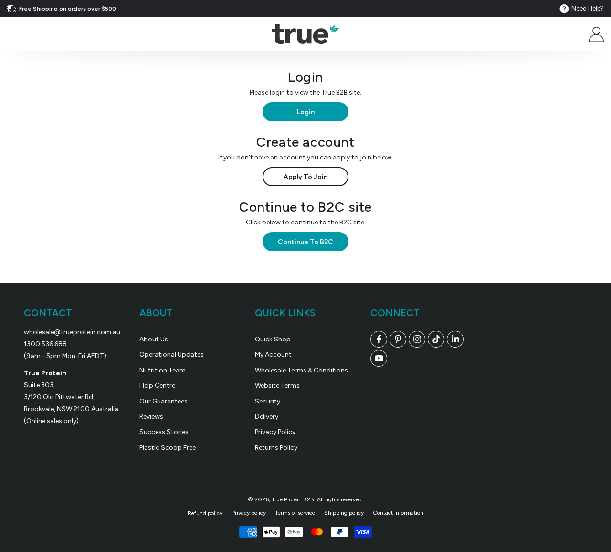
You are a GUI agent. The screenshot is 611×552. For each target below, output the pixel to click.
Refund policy (205, 513)
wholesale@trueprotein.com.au (72, 332)
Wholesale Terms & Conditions (301, 370)
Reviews (151, 417)
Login (306, 112)
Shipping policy (344, 513)
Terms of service (295, 513)
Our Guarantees (163, 401)
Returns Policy (276, 448)
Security (267, 401)
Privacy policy (249, 513)
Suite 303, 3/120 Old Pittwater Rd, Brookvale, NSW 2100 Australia (71, 397)
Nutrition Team (162, 370)
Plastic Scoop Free (167, 448)
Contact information (398, 513)
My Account (273, 354)
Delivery (266, 417)
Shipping (45, 8)
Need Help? (587, 8)
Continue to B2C (305, 242)
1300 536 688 (45, 344)
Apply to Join (305, 177)
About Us (153, 339)
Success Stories (164, 432)
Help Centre (157, 386)
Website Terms (277, 386)
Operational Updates (171, 354)
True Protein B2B (293, 499)
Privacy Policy (275, 432)
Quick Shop (273, 339)
